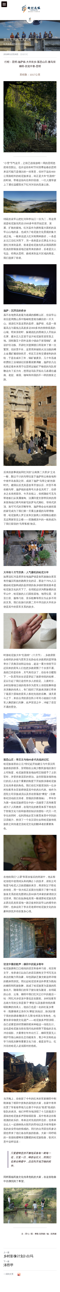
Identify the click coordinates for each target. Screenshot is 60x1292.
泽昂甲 (8, 1265)
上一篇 (6, 1252)
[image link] (31, 8)
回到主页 (9, 1274)
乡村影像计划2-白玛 (18, 1256)
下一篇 (6, 1261)
